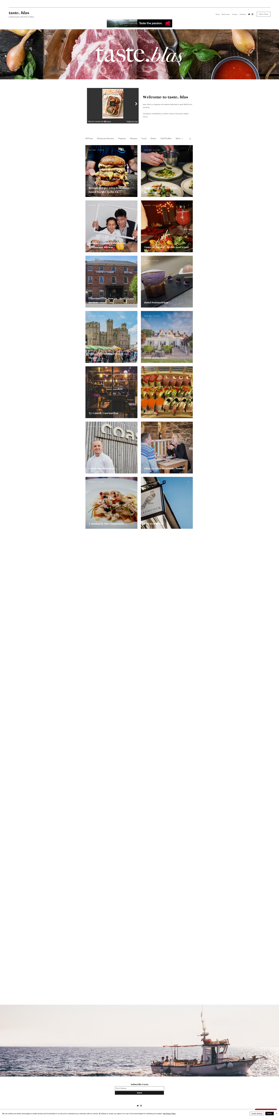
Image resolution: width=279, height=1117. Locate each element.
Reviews (133, 138)
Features (122, 138)
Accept (269, 1113)
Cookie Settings (256, 1113)
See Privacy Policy (169, 1113)
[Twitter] (249, 14)
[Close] (276, 1113)
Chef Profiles (165, 138)
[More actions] (134, 150)
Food (144, 138)
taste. (19, 13)
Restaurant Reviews (105, 138)
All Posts (89, 138)
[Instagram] (252, 14)
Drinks (153, 138)
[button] (190, 139)
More (178, 138)
